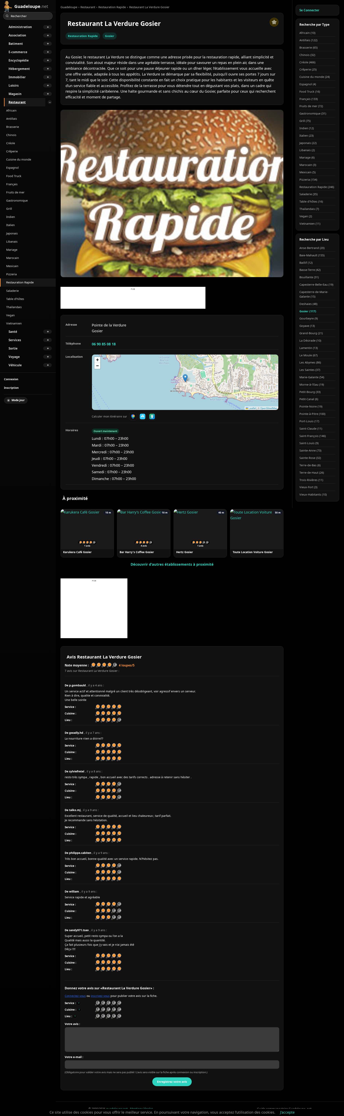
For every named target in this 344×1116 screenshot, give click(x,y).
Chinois (11, 135)
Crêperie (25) (308, 69)
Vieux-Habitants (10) (313, 494)
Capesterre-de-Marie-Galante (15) (313, 294)
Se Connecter (309, 10)
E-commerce (18, 52)
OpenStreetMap (268, 408)
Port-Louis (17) (309, 421)
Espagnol (12, 168)
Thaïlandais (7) (309, 209)
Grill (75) (305, 121)
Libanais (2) (307, 150)
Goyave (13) (307, 326)
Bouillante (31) (309, 277)
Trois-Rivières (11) (311, 480)
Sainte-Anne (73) (310, 450)
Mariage (11, 250)
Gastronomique (17, 200)
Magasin (15, 94)
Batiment (16, 44)
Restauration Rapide (20, 282)
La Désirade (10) (310, 340)
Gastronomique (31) (312, 113)
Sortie (13, 348)
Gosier (109, 36)
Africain (11, 110)
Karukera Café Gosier (77, 552)
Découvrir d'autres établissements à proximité (172, 564)
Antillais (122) (308, 40)
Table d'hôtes (15, 299)
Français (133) (308, 99)
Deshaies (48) (308, 304)
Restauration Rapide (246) (316, 187)
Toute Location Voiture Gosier (253, 552)
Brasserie (12, 127)
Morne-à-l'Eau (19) (311, 384)
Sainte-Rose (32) (310, 458)
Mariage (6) (307, 157)
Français (12, 184)
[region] (185, 382)
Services (15, 340)
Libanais (12, 241)
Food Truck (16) (309, 91)
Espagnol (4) (307, 84)
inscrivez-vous (100, 996)
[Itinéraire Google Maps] (133, 416)
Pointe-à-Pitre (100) (312, 414)
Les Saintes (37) (309, 370)
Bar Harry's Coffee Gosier (137, 552)
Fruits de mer (15, 192)
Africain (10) (307, 33)
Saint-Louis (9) (309, 443)
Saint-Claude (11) (310, 428)
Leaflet (252, 408)
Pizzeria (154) (308, 179)
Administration (20, 27)
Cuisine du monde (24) (314, 77)
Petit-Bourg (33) (310, 392)
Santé (13, 332)
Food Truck (13, 176)
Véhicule (15, 365)
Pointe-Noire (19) (310, 406)
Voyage (14, 357)
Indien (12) (306, 128)
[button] (185, 378)
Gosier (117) (307, 311)
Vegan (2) (305, 216)
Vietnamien (14, 323)
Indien (10, 217)
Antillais (11, 119)
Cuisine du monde (18, 159)
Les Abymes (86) (310, 362)
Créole (10, 143)
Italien (10, 225)
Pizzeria (11, 274)
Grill (9, 209)
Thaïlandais (14, 307)
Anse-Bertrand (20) (311, 248)
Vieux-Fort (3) (308, 487)
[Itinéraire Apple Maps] (152, 416)
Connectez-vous (75, 996)
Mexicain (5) (307, 172)
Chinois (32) (307, 55)
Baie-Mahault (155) (311, 255)
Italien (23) (306, 135)
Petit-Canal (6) (308, 399)
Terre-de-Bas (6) (310, 465)
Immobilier (17, 77)
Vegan (10, 315)
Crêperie (12, 151)
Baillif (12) (306, 263)
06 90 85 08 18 (104, 344)
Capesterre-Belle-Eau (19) (316, 284)
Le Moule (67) (308, 355)
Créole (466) (307, 62)
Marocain (12, 258)
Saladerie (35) (308, 194)
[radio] (97, 1003)
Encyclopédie (19, 60)
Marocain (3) (307, 165)
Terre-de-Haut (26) (311, 472)
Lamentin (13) (308, 348)
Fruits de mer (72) (311, 106)
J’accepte (287, 1112)
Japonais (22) (308, 143)
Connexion (11, 379)
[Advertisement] (133, 300)
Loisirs (14, 85)
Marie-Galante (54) (311, 377)
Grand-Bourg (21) (311, 333)
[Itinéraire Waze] (143, 416)
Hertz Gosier (184, 552)
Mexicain (12, 266)
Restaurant (17, 102)
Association (17, 35)
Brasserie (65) (308, 47)
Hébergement (19, 69)
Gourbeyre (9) (308, 318)
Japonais (12, 233)
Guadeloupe (69, 7)
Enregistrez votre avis (172, 1082)
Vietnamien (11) (309, 223)
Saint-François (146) (312, 436)
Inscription (11, 388)
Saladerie (12, 291)
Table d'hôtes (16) (311, 201)
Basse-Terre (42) (310, 270)
